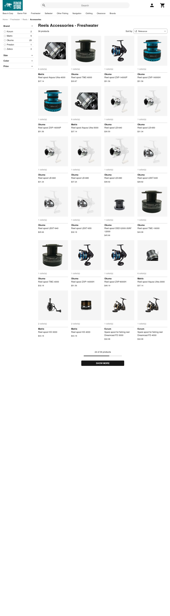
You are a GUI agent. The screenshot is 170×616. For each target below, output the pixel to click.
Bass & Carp (8, 13)
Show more (103, 363)
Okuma (74, 74)
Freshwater (36, 13)
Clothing (89, 13)
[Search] (44, 5)
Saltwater (49, 13)
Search (85, 5)
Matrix (41, 74)
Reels (25, 19)
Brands (113, 13)
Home (5, 19)
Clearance (101, 13)
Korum (107, 328)
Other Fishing (62, 13)
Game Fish (22, 13)
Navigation (77, 13)
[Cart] (162, 5)
